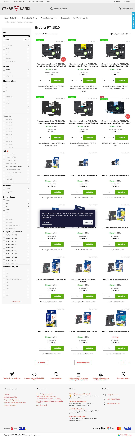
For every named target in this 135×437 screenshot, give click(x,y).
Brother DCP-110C (17, 235)
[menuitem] (11, 18)
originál (17, 189)
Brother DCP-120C (17, 247)
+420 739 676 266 (113, 399)
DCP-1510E (17, 147)
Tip (17, 55)
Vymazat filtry (16, 301)
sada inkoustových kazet (17, 170)
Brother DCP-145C (17, 257)
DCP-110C (17, 119)
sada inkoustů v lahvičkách (17, 173)
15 (17, 292)
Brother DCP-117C (17, 244)
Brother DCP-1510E (17, 263)
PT (17, 106)
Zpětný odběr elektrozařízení (46, 396)
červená (17, 210)
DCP (17, 84)
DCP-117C (17, 128)
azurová (17, 200)
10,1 (17, 273)
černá (17, 206)
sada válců (17, 179)
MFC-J (17, 103)
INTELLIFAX (17, 97)
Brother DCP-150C (17, 260)
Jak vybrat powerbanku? (44, 394)
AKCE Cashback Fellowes (78, 409)
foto (17, 216)
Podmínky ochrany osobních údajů (15, 403)
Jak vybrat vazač (41, 405)
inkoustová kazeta (17, 160)
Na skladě (17, 45)
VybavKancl (17, 76)
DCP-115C (17, 122)
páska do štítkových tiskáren (17, 166)
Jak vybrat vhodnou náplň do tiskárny (48, 399)
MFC (17, 100)
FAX (17, 87)
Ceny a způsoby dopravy (36, 1)
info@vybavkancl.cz (113, 395)
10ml (17, 285)
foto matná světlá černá (17, 225)
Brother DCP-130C (17, 251)
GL (17, 91)
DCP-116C (17, 125)
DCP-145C (17, 141)
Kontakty (6, 1)
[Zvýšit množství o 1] (49, 80)
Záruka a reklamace (10, 405)
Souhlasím (88, 222)
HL (17, 94)
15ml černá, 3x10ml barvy (17, 298)
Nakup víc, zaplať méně (77, 416)
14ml (17, 289)
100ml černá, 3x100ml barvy (17, 279)
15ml (17, 295)
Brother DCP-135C (17, 254)
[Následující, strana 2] (123, 362)
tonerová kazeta (17, 182)
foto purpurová (17, 229)
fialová (17, 213)
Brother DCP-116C (17, 241)
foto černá (17, 222)
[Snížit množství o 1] (40, 80)
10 (17, 270)
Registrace (127, 1)
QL (17, 109)
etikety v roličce (17, 154)
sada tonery (17, 176)
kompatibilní (17, 192)
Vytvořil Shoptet (125, 435)
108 (17, 282)
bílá (17, 203)
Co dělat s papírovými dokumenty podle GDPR (49, 402)
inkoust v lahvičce (17, 157)
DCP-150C (17, 144)
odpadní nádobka (17, 163)
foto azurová (17, 219)
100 (17, 276)
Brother (17, 70)
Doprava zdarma (17, 61)
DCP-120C (17, 132)
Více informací (46, 218)
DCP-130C (17, 135)
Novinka (17, 52)
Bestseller (17, 58)
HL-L (17, 113)
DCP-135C (17, 138)
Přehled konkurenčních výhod (79, 394)
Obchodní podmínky (18, 1)
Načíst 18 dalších (83, 363)
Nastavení (47, 222)
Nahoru (42, 363)
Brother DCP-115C (17, 238)
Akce (17, 49)
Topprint (17, 73)
